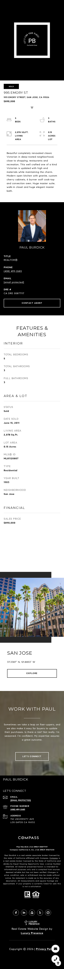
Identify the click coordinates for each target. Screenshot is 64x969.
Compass (54, 858)
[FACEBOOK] (16, 913)
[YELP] (40, 913)
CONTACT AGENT (32, 303)
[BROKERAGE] (48, 913)
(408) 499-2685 (13, 271)
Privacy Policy (45, 949)
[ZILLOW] (32, 913)
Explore (32, 673)
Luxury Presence (32, 933)
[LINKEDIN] (24, 913)
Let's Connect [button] (32, 756)
